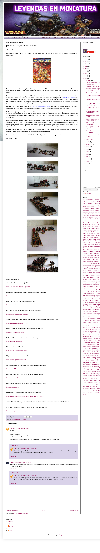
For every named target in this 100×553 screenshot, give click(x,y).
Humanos (92, 284)
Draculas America (91, 248)
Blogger (61, 535)
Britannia (91, 224)
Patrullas (93, 342)
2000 (92, 199)
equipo (84, 259)
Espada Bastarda (93, 263)
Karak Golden (85, 297)
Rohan (98, 357)
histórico (90, 283)
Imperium (97, 288)
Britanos (95, 224)
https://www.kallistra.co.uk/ (14, 341)
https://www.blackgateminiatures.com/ (17, 314)
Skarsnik (89, 364)
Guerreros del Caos (89, 277)
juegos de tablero (90, 295)
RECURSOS (55, 38)
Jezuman (11, 524)
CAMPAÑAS (27, 38)
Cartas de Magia (86, 232)
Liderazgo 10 (90, 306)
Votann (88, 382)
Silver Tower (85, 364)
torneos (90, 375)
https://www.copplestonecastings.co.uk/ (17, 323)
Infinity (84, 290)
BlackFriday (91, 221)
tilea (90, 371)
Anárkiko (97, 210)
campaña (91, 228)
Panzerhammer (87, 342)
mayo (87, 154)
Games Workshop (87, 272)
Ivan (11, 428)
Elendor (12, 462)
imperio (85, 288)
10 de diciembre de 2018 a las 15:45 (23, 462)
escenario (84, 261)
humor (97, 284)
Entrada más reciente (12, 510)
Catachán (93, 232)
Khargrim (96, 297)
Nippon (90, 335)
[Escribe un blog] (26, 417)
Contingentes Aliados (93, 237)
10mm (84, 199)
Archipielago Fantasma (87, 214)
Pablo (95, 340)
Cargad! (94, 230)
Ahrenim (89, 206)
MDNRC (95, 322)
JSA (90, 293)
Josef (88, 293)
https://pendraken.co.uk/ (13, 387)
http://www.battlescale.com (13, 305)
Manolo (84, 313)
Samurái (90, 360)
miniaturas (17, 419)
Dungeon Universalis (87, 249)
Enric (95, 257)
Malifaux (97, 311)
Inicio (43, 510)
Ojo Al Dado (93, 338)
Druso (98, 248)
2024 (86, 63)
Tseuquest (89, 377)
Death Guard (94, 244)
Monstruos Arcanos (87, 329)
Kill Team (85, 298)
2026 (86, 59)
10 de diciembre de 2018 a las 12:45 (21, 428)
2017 (86, 167)
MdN (84, 322)
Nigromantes (85, 335)
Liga (96, 306)
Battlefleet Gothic (86, 219)
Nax (92, 333)
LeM (90, 304)
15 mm (87, 199)
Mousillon (94, 331)
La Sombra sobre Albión (91, 302)
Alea (98, 206)
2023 (86, 66)
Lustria (93, 309)
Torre (94, 375)
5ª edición (85, 201)
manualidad (89, 313)
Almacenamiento (86, 208)
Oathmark (85, 338)
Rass (84, 350)
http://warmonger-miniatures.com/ (16, 411)
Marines (85, 316)
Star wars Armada (93, 366)
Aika (93, 206)
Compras (92, 235)
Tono (84, 373)
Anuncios (91, 212)
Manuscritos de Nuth (90, 315)
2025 (86, 61)
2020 (86, 73)
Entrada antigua (73, 510)
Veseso (97, 378)
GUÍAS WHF (36, 38)
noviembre (89, 139)
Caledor (87, 228)
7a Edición (97, 201)
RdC (87, 350)
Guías (97, 277)
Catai (97, 232)
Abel (95, 203)
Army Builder (86, 215)
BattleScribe (93, 219)
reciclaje (89, 350)
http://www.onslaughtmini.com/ (15, 378)
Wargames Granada (88, 384)
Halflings (85, 279)
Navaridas (85, 333)
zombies (84, 394)
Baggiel (86, 217)
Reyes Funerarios (91, 357)
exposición (85, 265)
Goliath (92, 274)
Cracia (93, 241)
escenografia (90, 261)
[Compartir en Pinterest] (31, 417)
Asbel (96, 215)
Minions (89, 327)
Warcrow (95, 382)
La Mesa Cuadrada (93, 300)
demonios (85, 246)
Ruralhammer (85, 359)
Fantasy (89, 265)
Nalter (16, 448)
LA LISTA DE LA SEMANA (68, 38)
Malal (94, 311)
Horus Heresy (86, 284)
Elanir (94, 253)
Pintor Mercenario (90, 344)
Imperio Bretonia (90, 288)
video (87, 380)
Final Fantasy (91, 267)
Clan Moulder (96, 233)
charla (84, 233)
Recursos (94, 350)
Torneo (88, 373)
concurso (98, 235)
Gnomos (89, 274)
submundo (93, 368)
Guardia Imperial (90, 275)
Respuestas (15, 445)
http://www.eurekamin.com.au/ (15, 332)
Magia (84, 311)
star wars (87, 366)
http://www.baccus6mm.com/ (14, 296)
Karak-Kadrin (91, 297)
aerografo (89, 205)
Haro (98, 279)
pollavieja (84, 346)
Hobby (94, 283)
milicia (92, 326)
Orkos (90, 340)
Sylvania (89, 369)
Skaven (94, 364)
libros (84, 306)
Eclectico (95, 249)
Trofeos (84, 377)
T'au (92, 369)
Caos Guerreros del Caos (88, 230)
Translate (88, 193)
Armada (98, 214)
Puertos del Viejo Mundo (92, 348)
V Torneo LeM (87, 378)
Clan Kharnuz (89, 233)
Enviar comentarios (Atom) (20, 513)
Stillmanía (89, 368)
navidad (88, 333)
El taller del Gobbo (87, 253)
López (94, 307)
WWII (89, 393)
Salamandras (85, 360)
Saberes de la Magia (94, 359)
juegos (13, 419)
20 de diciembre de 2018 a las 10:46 (28, 448)
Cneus (84, 235)
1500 (90, 199)
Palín (99, 340)
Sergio (97, 360)
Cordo (84, 239)
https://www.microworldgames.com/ (16, 350)
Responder (12, 441)
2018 (86, 78)
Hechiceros (93, 281)
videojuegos (93, 380)
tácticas (95, 369)
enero (87, 164)
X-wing (92, 393)
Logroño (90, 307)
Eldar (97, 253)
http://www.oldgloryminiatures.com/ (16, 369)
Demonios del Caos (93, 246)
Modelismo (95, 327)
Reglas (84, 353)
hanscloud (94, 279)
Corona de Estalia (91, 239)
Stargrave (85, 368)
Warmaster (23, 419)
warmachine (85, 391)
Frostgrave (89, 270)
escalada (95, 259)
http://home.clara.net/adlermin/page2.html (18, 287)
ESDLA (85, 263)
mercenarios (86, 324)
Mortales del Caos (87, 331)
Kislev (96, 298)
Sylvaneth (85, 369)
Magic (87, 311)
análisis (92, 210)
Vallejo (93, 378)
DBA (89, 244)
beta (83, 221)
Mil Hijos (88, 326)
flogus (87, 268)
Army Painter (92, 215)
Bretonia (85, 225)
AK (95, 206)
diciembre (88, 80)
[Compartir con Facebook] (29, 417)
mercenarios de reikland (94, 324)
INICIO (7, 38)
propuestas (96, 346)
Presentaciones (90, 346)
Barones (90, 217)
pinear (84, 344)
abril (87, 156)
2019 (86, 76)
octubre (88, 142)
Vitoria (84, 382)
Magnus (90, 311)
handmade (89, 279)
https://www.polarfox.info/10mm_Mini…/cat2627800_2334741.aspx (25, 396)
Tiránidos (94, 371)
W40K (91, 382)
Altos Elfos (95, 208)
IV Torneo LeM (92, 291)
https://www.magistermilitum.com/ (16, 359)
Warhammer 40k (89, 387)
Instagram (85, 291)
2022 (86, 68)
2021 (86, 71)
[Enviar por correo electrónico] (25, 417)
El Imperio (89, 251)
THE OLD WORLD (84, 38)
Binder (86, 221)
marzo (88, 159)
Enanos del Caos (88, 257)
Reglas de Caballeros (91, 353)
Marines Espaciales (94, 316)
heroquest (85, 283)
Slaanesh (98, 364)
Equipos (88, 259)
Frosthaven (95, 270)
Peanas (97, 342)
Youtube (97, 393)
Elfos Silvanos (92, 255)
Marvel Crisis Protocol (87, 320)
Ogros (88, 338)
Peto (10, 528)
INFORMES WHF (16, 38)
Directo (84, 248)
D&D (95, 242)
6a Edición (90, 201)
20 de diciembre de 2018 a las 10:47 (28, 475)
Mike (84, 326)
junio (87, 151)
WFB (94, 391)
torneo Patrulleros (95, 373)
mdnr (89, 322)
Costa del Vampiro (87, 241)
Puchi (84, 348)
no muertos (96, 335)
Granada (84, 275)
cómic (88, 235)
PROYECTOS (46, 38)
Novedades (86, 336)
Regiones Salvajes (91, 352)
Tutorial (94, 377)
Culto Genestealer (90, 242)
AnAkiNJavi (86, 210)
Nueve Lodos (93, 336)
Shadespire (92, 362)
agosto (88, 146)
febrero (88, 161)
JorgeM (84, 293)
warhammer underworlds (89, 388)
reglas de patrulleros (87, 355)
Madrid (97, 309)
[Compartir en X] (28, 417)
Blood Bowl (87, 223)
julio (87, 149)
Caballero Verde (90, 226)
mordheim (94, 329)
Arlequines (94, 214)
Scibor (93, 360)
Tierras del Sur (86, 371)
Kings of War (91, 298)
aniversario (85, 212)
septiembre (89, 144)
